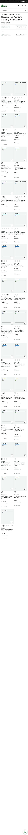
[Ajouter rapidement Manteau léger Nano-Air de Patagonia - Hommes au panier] (25, 390)
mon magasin (8, 34)
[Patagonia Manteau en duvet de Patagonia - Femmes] (20, 325)
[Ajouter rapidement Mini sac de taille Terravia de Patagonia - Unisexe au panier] (12, 522)
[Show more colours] (12, 98)
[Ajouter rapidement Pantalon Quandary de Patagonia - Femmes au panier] (12, 390)
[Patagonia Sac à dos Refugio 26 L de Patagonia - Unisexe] (7, 96)
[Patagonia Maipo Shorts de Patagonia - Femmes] (20, 259)
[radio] (2, 98)
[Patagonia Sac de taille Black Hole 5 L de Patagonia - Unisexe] (7, 195)
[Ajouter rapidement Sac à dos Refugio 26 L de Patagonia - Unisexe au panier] (12, 94)
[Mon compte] (22, 5)
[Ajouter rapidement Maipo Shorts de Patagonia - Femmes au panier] (25, 258)
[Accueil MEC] (4, 5)
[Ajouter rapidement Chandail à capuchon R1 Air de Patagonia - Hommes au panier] (12, 258)
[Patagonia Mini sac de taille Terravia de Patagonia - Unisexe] (7, 524)
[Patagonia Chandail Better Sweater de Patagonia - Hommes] (7, 293)
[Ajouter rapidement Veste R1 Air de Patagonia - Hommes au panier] (25, 489)
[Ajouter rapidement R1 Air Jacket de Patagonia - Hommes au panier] (12, 160)
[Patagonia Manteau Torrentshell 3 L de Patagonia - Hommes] (20, 195)
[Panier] (18, 5)
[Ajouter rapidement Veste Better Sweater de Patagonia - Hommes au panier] (25, 225)
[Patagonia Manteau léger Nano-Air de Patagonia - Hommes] (20, 392)
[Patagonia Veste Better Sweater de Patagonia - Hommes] (20, 227)
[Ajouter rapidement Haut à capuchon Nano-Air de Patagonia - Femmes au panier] (12, 489)
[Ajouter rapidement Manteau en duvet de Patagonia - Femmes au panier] (25, 323)
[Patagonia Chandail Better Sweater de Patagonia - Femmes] (7, 227)
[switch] (3, 35)
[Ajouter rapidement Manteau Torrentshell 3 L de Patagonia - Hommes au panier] (25, 193)
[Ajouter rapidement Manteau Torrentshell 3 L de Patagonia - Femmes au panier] (25, 94)
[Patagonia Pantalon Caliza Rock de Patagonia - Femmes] (20, 293)
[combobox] (14, 10)
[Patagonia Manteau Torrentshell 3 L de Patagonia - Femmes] (20, 96)
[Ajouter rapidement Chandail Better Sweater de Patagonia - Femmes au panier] (12, 225)
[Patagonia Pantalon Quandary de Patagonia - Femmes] (7, 392)
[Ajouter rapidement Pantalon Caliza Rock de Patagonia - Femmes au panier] (25, 291)
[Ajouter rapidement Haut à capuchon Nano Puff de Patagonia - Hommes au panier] (25, 422)
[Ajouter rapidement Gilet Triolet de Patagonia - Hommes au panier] (12, 422)
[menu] (25, 5)
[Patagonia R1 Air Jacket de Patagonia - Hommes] (7, 162)
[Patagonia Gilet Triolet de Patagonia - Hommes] (7, 424)
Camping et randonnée (8, 14)
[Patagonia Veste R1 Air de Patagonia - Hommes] (20, 491)
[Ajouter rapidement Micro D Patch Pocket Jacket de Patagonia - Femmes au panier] (25, 357)
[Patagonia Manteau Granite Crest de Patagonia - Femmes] (20, 128)
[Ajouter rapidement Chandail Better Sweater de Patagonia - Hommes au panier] (12, 291)
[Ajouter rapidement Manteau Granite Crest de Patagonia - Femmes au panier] (25, 126)
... (1, 14)
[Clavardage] (25, 832)
